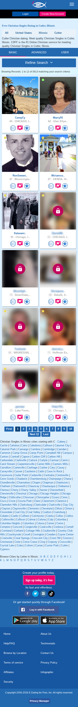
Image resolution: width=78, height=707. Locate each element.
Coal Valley (33, 512)
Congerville (30, 526)
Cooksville (45, 526)
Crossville (65, 541)
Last (45, 434)
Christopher (42, 497)
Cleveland (47, 508)
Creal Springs (22, 538)
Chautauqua (48, 486)
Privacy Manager (39, 701)
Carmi (64, 460)
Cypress (5, 549)
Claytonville (19, 508)
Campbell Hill (52, 452)
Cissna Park (25, 500)
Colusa (40, 523)
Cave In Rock (54, 471)
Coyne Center (66, 534)
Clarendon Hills (8, 504)
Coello (14, 515)
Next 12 (34, 434)
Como (59, 523)
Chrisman (28, 497)
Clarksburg (26, 504)
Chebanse (63, 486)
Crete (17, 541)
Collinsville (7, 519)
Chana (67, 478)
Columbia (60, 519)
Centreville (62, 475)
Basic (13, 52)
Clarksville (55, 504)
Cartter (43, 467)
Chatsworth (19, 486)
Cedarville (36, 475)
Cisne (12, 500)
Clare (37, 500)
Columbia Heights (10, 523)
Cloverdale (6, 512)
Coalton (46, 512)
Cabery (61, 441)
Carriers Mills (60, 463)
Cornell (69, 526)
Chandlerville (7, 482)
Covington (38, 534)
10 (70, 428)
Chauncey (33, 486)
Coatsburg (59, 512)
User (65, 52)
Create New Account (53, 14)
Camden (62, 449)
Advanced (38, 52)
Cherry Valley (28, 489)
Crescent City (40, 538)
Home (7, 633)
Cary (52, 467)
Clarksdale (40, 504)
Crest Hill (55, 538)
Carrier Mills (44, 463)
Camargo (23, 449)
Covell (26, 534)
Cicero (55, 497)
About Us (46, 633)
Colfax (59, 515)
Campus (67, 452)
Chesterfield (56, 489)
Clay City (68, 504)
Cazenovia (6, 475)
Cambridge (48, 449)
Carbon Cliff (38, 456)
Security (8, 681)
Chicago (33, 493)
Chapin (36, 482)
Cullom (29, 545)
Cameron (5, 452)
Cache (3, 445)
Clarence (61, 500)
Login (25, 14)
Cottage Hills (33, 530)
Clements (33, 508)
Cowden (51, 534)
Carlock (33, 460)
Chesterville (7, 493)
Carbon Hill (54, 456)
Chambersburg (38, 478)
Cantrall (14, 456)
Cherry (15, 489)
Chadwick (21, 478)
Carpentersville (26, 463)
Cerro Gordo (7, 478)
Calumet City (62, 445)
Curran (39, 545)
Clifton (58, 508)
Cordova (58, 526)
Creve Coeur (30, 541)
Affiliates (9, 672)
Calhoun (47, 445)
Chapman (47, 482)
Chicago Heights (49, 493)
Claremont (48, 500)
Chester (42, 489)
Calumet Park (8, 449)
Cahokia (14, 445)
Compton (5, 526)
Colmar (31, 519)
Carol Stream (7, 463)
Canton (4, 456)
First (9, 428)
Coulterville (49, 530)
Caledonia (35, 445)
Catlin (41, 471)
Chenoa (4, 489)
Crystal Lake (7, 545)
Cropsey (52, 541)
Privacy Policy (49, 662)
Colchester (38, 515)
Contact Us (47, 653)
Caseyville (6, 471)
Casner (18, 471)
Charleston (62, 482)
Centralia (49, 475)
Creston (67, 538)
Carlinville (20, 460)
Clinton (68, 508)
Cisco (3, 500)
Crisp (42, 541)
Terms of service (13, 662)
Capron (25, 456)
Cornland (6, 530)
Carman (54, 460)
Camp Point (36, 452)
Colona (42, 519)
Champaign (55, 478)
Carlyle (44, 460)
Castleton (30, 471)
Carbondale (6, 460)
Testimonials (48, 643)
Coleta (50, 515)
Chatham (5, 486)
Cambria (35, 449)
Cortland (18, 530)
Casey (61, 467)
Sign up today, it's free (39, 580)
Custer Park (52, 545)
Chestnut (21, 493)
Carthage (32, 467)
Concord (17, 526)
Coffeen (24, 515)
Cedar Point (21, 475)
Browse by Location (15, 653)
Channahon (23, 482)
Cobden (4, 515)
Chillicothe (15, 497)
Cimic (64, 497)
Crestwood (6, 541)
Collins (69, 515)
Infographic (47, 672)
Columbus (28, 523)
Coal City (19, 512)
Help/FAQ (9, 643)
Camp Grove (20, 452)
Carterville (19, 467)
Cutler (64, 545)
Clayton (5, 508)
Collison (20, 519)
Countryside (14, 534)
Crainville (6, 538)
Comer (50, 523)
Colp (50, 519)
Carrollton (5, 467)
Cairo (24, 445)
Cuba (20, 545)
